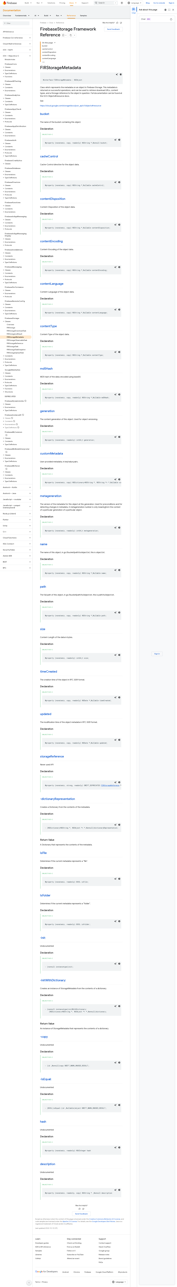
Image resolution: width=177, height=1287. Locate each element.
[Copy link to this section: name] (49, 544)
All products (122, 1272)
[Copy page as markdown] (71, 35)
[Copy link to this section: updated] (53, 714)
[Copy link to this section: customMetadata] (65, 453)
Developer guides (42, 1243)
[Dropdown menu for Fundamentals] (29, 15)
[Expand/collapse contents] (54, 42)
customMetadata (51, 453)
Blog (148, 3)
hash (43, 1121)
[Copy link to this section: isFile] (49, 853)
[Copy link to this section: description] (57, 1164)
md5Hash (46, 368)
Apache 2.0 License (70, 1221)
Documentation (12, 10)
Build (27, 3)
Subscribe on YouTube (75, 1254)
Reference (71, 15)
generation (47, 411)
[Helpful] (117, 23)
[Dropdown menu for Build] (32, 3)
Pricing (62, 3)
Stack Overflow (105, 1247)
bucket (44, 114)
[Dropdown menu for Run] (42, 3)
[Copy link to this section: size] (47, 629)
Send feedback (113, 29)
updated (45, 714)
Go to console (159, 3)
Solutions (51, 3)
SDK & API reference (43, 1247)
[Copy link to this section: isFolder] (52, 895)
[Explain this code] (117, 74)
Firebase (43, 23)
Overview (7, 15)
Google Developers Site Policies (103, 1221)
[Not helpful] (121, 23)
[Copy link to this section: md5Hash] (54, 368)
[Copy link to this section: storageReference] (66, 756)
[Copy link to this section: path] (48, 586)
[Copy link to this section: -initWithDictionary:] (68, 980)
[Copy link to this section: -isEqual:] (53, 1079)
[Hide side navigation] (29, 1282)
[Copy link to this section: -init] (47, 938)
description (47, 1164)
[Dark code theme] (121, 74)
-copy (44, 1037)
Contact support (105, 1243)
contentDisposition (52, 199)
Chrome (76, 1272)
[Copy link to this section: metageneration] (63, 496)
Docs (71, 3)
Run (38, 3)
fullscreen (169, 9)
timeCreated (48, 671)
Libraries (38, 1254)
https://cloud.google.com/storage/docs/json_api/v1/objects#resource (70, 106)
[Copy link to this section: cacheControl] (60, 156)
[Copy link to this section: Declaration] (55, 128)
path (43, 587)
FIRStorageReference (110, 785)
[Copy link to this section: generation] (57, 411)
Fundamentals (21, 15)
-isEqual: (45, 1079)
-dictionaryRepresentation (57, 799)
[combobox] (106, 3)
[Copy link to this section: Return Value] (56, 840)
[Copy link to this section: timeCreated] (59, 671)
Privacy (45, 1282)
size (42, 629)
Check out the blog (74, 1243)
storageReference (52, 756)
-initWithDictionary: (53, 980)
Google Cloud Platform (104, 1272)
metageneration (50, 496)
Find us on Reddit (73, 1247)
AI (35, 15)
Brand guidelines (105, 1258)
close (173, 9)
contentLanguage (51, 284)
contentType (48, 326)
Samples (83, 15)
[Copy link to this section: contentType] (59, 326)
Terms (37, 1282)
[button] (14, 37)
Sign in (171, 3)
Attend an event (73, 1258)
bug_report (165, 9)
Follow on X (71, 1251)
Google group (104, 1251)
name (43, 544)
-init (42, 938)
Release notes (104, 1254)
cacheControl (49, 156)
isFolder (45, 895)
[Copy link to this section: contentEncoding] (65, 241)
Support (85, 3)
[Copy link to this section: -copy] (50, 1037)
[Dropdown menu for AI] (39, 15)
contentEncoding (51, 241)
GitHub (38, 1258)
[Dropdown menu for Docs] (76, 3)
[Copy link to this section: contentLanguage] (65, 284)
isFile (43, 853)
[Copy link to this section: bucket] (51, 114)
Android (65, 1272)
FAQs (101, 1262)
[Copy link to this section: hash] (48, 1121)
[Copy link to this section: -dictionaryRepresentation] (77, 799)
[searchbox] (16, 23)
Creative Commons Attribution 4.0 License (104, 1219)
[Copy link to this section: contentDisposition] (67, 199)
